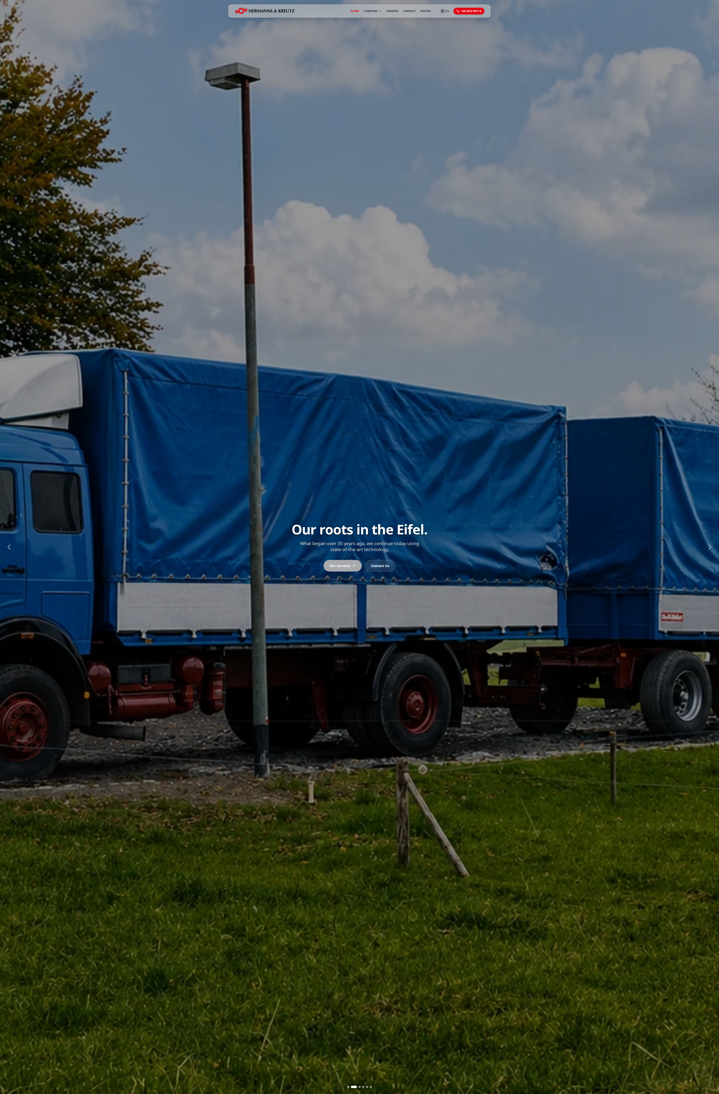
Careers (392, 11)
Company (371, 11)
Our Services (340, 565)
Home (355, 11)
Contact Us (380, 565)
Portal (426, 11)
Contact (409, 11)
